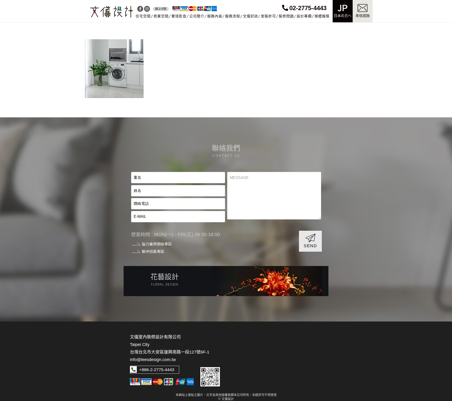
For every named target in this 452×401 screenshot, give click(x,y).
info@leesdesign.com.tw (153, 359)
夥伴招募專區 (153, 252)
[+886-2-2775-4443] (133, 369)
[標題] (111, 12)
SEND (310, 245)
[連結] (226, 281)
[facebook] (140, 9)
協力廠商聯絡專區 (157, 244)
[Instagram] (147, 9)
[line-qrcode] (210, 377)
